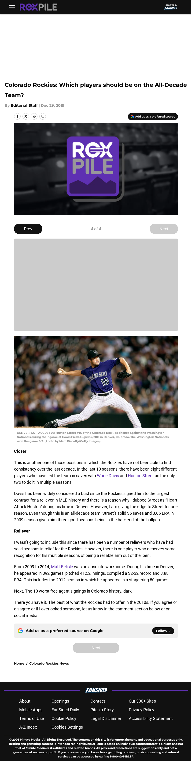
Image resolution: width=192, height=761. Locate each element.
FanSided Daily (65, 709)
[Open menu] (12, 7)
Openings (60, 701)
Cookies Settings (67, 727)
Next (163, 228)
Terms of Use (31, 718)
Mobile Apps (30, 709)
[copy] (42, 116)
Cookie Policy (64, 718)
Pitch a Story (102, 709)
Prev (28, 228)
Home (19, 663)
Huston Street (141, 475)
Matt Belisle (62, 566)
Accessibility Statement (151, 718)
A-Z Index (28, 727)
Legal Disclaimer (105, 718)
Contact (97, 701)
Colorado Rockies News (49, 663)
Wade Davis (108, 475)
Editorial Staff (24, 105)
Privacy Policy (141, 709)
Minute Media (30, 739)
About (24, 701)
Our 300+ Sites (142, 701)
